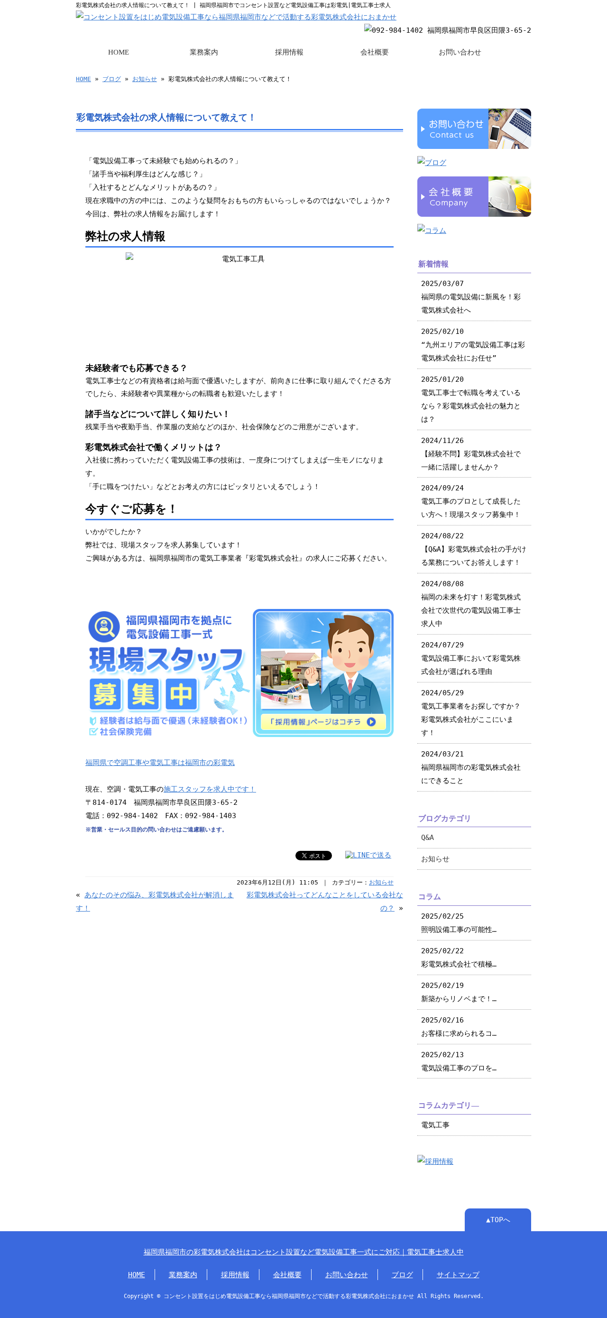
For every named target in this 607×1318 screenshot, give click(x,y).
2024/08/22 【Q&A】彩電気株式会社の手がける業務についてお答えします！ (473, 549)
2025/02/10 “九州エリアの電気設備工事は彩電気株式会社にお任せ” (473, 344)
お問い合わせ (460, 52)
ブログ (111, 79)
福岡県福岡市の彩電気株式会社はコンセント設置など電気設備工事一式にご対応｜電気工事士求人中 (304, 1252)
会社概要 (374, 52)
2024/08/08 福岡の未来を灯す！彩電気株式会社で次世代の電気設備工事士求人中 (471, 603)
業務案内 (204, 52)
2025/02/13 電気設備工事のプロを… (459, 1061)
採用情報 (289, 52)
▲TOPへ (498, 1220)
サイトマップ (458, 1275)
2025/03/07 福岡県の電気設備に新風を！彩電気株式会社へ (471, 296)
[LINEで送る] (368, 855)
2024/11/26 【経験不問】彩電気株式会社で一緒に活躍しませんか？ (471, 453)
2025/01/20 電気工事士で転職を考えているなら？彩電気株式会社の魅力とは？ (471, 399)
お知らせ (144, 79)
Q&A (427, 837)
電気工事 (435, 1125)
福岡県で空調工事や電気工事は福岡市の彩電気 (160, 762)
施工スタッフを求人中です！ (210, 789)
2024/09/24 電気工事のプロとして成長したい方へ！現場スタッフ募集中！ (471, 501)
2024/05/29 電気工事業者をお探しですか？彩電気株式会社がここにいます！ (471, 713)
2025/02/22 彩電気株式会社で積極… (459, 957)
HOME (118, 52)
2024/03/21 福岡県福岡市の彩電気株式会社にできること (471, 767)
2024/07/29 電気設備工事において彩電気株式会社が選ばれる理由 (471, 658)
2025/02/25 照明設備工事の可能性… (459, 922)
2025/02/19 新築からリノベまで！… (459, 992)
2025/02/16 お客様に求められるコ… (459, 1026)
